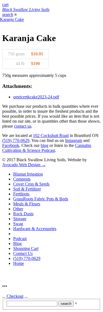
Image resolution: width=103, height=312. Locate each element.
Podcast (20, 238)
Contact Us (23, 253)
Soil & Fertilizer (27, 189)
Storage (19, 218)
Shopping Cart (25, 248)
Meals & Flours (26, 203)
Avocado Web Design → (24, 164)
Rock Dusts (23, 213)
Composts (21, 179)
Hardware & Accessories (34, 228)
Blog (17, 243)
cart (5, 4)
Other (18, 208)
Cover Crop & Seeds (31, 184)
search (7, 14)
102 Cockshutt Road (51, 135)
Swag (18, 223)
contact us (22, 126)
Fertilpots (21, 194)
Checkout (15, 296)
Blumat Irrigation (28, 174)
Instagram (73, 140)
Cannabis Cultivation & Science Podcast (46, 148)
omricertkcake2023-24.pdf (36, 97)
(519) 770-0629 (15, 140)
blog (44, 145)
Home (18, 263)
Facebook (10, 145)
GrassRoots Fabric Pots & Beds (40, 199)
